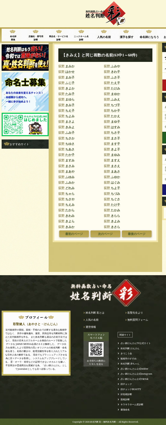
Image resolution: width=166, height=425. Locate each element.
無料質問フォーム (137, 320)
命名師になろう (149, 37)
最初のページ (74, 233)
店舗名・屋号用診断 (36, 38)
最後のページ (136, 233)
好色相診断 (126, 394)
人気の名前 (104, 37)
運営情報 (91, 327)
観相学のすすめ (128, 358)
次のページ (105, 233)
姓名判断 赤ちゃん (130, 363)
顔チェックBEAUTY (131, 389)
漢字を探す (127, 37)
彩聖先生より (135, 312)
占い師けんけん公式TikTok (134, 378)
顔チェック (126, 383)
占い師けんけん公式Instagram (136, 373)
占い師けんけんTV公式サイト (136, 343)
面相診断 (125, 399)
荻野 (66, 66)
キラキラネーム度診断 (132, 404)
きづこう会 (126, 353)
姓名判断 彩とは (95, 312)
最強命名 (125, 409)
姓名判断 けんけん (130, 348)
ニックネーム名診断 (81, 38)
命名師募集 (13, 38)
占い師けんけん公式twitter (134, 368)
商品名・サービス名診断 (58, 38)
